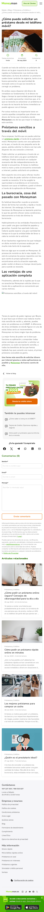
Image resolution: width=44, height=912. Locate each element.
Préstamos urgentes (9, 864)
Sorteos (5, 872)
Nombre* (5, 461)
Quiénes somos (7, 820)
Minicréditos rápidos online (12, 853)
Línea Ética (6, 835)
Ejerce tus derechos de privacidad (15, 839)
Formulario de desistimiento (12, 828)
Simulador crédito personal (12, 868)
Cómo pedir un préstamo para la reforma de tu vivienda (24, 434)
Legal (19, 536)
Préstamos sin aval (9, 857)
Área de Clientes (29, 3)
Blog (3, 824)
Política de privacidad (10, 804)
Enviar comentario (22, 516)
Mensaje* (5, 483)
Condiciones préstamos (11, 812)
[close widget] (42, 898)
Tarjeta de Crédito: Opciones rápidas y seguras (23, 426)
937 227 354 (7, 789)
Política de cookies (9, 808)
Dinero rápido (7, 849)
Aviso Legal (6, 816)
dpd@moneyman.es (13, 544)
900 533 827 (18, 789)
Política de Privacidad (10, 553)
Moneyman (15, 363)
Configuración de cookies (23, 880)
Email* (4, 472)
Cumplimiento (7, 831)
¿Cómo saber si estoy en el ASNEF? (22, 419)
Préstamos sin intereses (11, 860)
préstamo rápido (12, 139)
